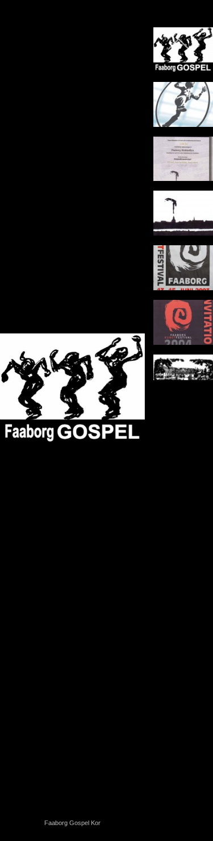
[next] (125, 403)
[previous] (20, 403)
